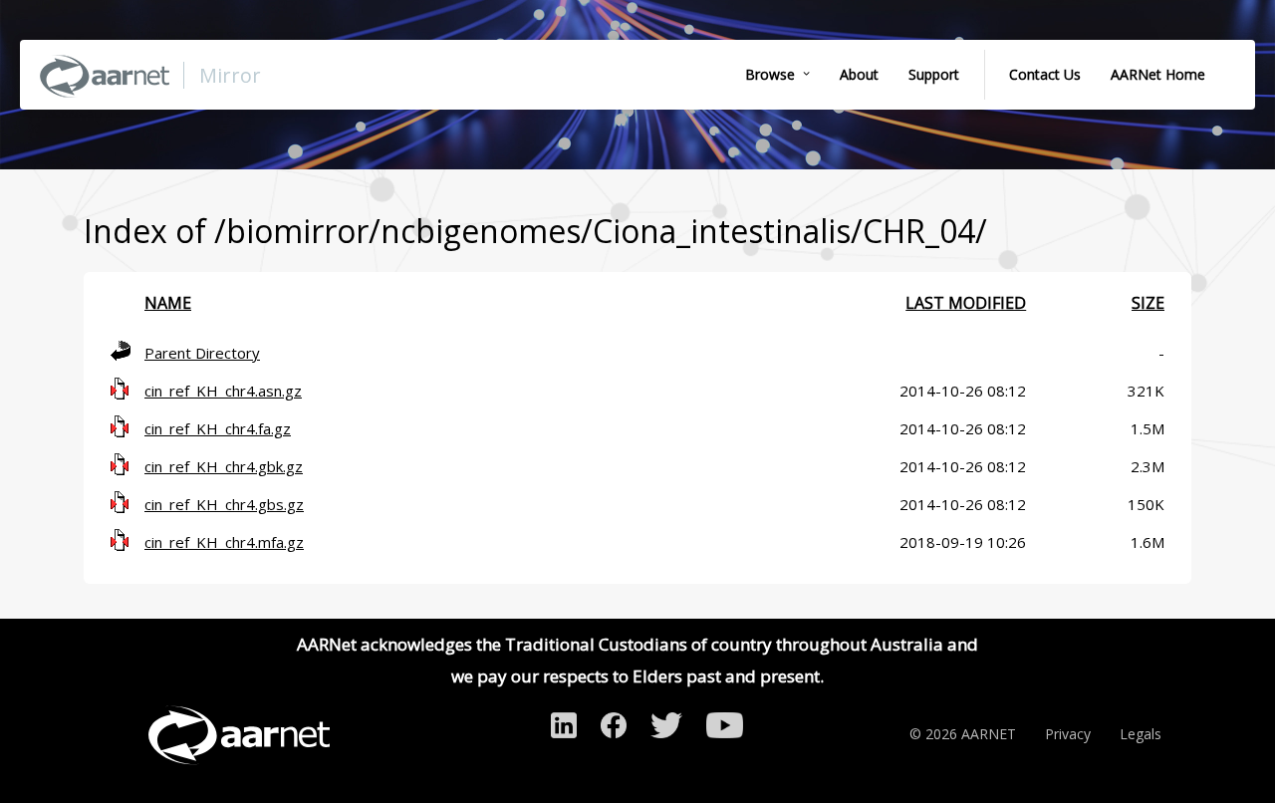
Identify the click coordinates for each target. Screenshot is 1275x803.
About (859, 74)
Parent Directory (202, 353)
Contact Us (1045, 74)
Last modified (965, 303)
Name (167, 303)
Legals (1140, 733)
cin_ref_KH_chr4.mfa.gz (224, 542)
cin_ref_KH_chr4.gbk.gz (223, 466)
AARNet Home (1158, 74)
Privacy (1068, 733)
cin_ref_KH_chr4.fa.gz (217, 428)
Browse (770, 74)
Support (933, 74)
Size (1148, 303)
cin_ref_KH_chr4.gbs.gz (224, 504)
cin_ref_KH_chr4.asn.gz (223, 391)
